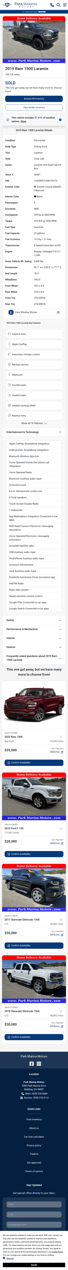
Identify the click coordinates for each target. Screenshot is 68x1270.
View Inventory (34, 1119)
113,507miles (12, 832)
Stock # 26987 (11, 824)
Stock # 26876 (11, 916)
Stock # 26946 (11, 1007)
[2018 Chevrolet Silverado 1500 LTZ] (34, 979)
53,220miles (56, 741)
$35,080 (11, 750)
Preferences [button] (8, 1258)
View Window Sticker (26, 312)
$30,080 (11, 933)
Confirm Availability (20, 762)
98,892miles (56, 1015)
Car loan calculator (34, 1136)
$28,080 (11, 841)
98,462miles (56, 924)
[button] (52, 5)
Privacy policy (34, 1145)
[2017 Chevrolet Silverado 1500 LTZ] (34, 888)
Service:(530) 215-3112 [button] (36, 1097)
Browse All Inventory (34, 98)
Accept (34, 1265)
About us (34, 1128)
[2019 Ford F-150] (34, 796)
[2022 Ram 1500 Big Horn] (34, 705)
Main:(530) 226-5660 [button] (36, 1093)
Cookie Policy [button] (57, 1252)
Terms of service (34, 1171)
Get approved (34, 1162)
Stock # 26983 (11, 733)
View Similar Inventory (34, 107)
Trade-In (34, 1154)
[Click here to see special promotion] (34, 11)
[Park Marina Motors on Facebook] (30, 1063)
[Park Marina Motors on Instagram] (37, 1063)
